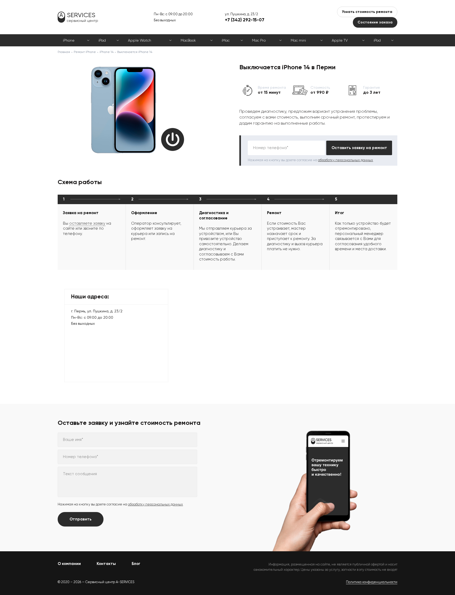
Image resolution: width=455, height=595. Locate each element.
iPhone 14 (106, 51)
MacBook (188, 40)
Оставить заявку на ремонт (359, 147)
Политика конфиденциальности (371, 582)
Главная (64, 51)
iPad (102, 40)
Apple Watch (139, 40)
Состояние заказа (375, 22)
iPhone (69, 40)
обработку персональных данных (345, 160)
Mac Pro (259, 40)
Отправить (81, 519)
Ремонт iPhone (85, 51)
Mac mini (298, 40)
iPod (377, 40)
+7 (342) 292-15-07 (244, 19)
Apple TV (340, 40)
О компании (69, 563)
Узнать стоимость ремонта (367, 11)
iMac (226, 40)
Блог (136, 563)
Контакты (106, 563)
